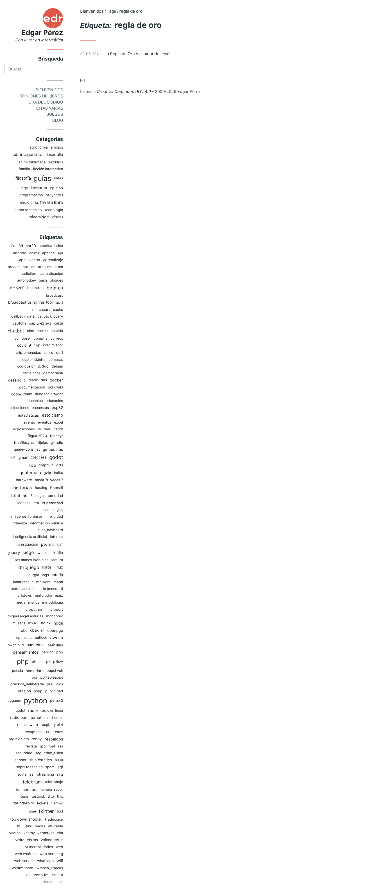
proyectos (54, 195)
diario (33, 380)
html (15, 495)
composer (22, 338)
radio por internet (25, 717)
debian (57, 366)
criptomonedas (28, 352)
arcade (14, 266)
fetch (58, 429)
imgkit (57, 510)
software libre (49, 202)
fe (39, 429)
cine (30, 331)
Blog (57, 120)
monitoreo (54, 616)
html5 (28, 495)
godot (56, 457)
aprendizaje (53, 260)
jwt (39, 553)
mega (20, 602)
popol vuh (55, 670)
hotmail (56, 487)
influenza (19, 523)
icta (36, 503)
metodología (52, 602)
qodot (20, 710)
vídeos (57, 217)
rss (60, 746)
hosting (41, 487)
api (60, 253)
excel (58, 422)
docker (56, 380)
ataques (45, 267)
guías (42, 178)
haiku (58, 473)
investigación (27, 544)
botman (55, 288)
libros (47, 567)
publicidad (54, 691)
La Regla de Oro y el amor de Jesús (137, 53)
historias (22, 487)
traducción (54, 819)
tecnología (54, 210)
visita (19, 840)
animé (34, 253)
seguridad (24, 753)
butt (59, 302)
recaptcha (33, 732)
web (59, 847)
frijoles (42, 442)
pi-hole (37, 661)
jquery (14, 552)
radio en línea (52, 710)
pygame (14, 700)
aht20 (31, 246)
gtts (59, 465)
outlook (41, 637)
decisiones (31, 373)
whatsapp (45, 861)
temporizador (51, 789)
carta (58, 323)
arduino (29, 267)
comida (57, 331)
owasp (56, 637)
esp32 (57, 407)
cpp (37, 345)
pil (48, 661)
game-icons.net (27, 449)
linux (59, 567)
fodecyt (56, 436)
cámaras (56, 359)
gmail (23, 457)
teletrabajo (54, 782)
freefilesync (24, 442)
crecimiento (53, 345)
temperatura (26, 789)
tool (60, 811)
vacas (40, 826)
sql (60, 766)
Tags (111, 11)
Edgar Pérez (42, 32)
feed (47, 429)
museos (18, 623)
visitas (32, 840)
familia (24, 169)
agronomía (38, 147)
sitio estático (40, 760)
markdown (23, 595)
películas (55, 645)
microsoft (54, 609)
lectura (57, 560)
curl (59, 352)
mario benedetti (49, 589)
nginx (46, 623)
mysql (33, 623)
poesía (17, 670)
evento (29, 422)
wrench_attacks (49, 868)
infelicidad (54, 516)
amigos (57, 147)
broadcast (54, 295)
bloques (56, 280)
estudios (56, 162)
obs (24, 630)
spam (49, 767)
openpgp (55, 630)
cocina (42, 331)
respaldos (54, 739)
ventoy (29, 833)
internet (56, 537)
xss (28, 875)
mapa (58, 582)
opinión (56, 188)
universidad (38, 216)
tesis (25, 796)
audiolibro (29, 273)
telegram (32, 782)
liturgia (33, 575)
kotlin (58, 552)
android (19, 253)
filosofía (23, 178)
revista (31, 746)
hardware (24, 480)
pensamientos (26, 652)
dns (44, 380)
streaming (45, 774)
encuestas (40, 408)
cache (58, 309)
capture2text (40, 323)
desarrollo (54, 154)
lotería (57, 575)
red (47, 731)
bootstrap (35, 288)
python (35, 700)
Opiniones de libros (41, 96)
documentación (32, 387)
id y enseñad (52, 503)
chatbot (16, 331)
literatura (39, 187)
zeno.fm (41, 875)
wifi (60, 860)
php (23, 662)
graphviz (45, 465)
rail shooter (53, 718)
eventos (44, 422)
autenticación (51, 273)
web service (24, 861)
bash (43, 280)
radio (33, 710)
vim (60, 833)
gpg (32, 465)
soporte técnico (28, 210)
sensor (20, 760)
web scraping (51, 853)
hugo (39, 496)
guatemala (30, 472)
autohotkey (26, 280)
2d (13, 245)
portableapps (51, 677)
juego (23, 188)
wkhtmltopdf (23, 868)
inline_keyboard (50, 530)
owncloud (16, 645)
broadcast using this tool (30, 302)
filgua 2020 (37, 436)
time (32, 811)
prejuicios (55, 684)
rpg (43, 746)
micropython (32, 609)
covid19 (24, 345)
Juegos (55, 114)
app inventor (29, 260)
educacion (34, 401)
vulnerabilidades (39, 847)
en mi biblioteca (32, 162)
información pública (46, 523)
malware (43, 582)
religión (25, 202)
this (60, 796)
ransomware (27, 724)
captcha (19, 323)
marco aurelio (22, 589)
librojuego (28, 567)
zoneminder (53, 882)
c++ (32, 309)
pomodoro (35, 670)
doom (16, 394)
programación (31, 195)
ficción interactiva (48, 169)
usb (17, 826)
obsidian (37, 630)
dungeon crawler (49, 394)
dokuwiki (55, 387)
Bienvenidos (49, 90)
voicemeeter (52, 840)
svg (60, 774)
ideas (58, 178)
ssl (31, 774)
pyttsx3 (56, 700)
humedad (55, 495)
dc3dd (43, 366)
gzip (47, 473)
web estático (25, 854)
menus (33, 602)
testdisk (38, 796)
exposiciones (24, 429)
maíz (59, 595)
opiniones (24, 637)
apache (48, 253)
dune (28, 394)
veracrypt (46, 833)
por (34, 677)
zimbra (57, 875)
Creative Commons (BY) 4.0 (124, 91)
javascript (52, 544)
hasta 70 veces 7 (49, 480)
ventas (14, 833)
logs (45, 575)
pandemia (36, 645)
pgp (59, 652)
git (13, 457)
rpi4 (51, 746)
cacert (44, 309)
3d (20, 246)
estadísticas (28, 415)
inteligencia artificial (30, 537)
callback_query (50, 316)
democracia (53, 373)
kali (47, 553)
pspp (38, 691)
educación (54, 401)
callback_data (23, 316)
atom (58, 267)
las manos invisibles (31, 560)
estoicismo (52, 415)
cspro (48, 352)
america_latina (51, 246)
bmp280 (17, 288)
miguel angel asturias (25, 616)
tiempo (57, 803)
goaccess (38, 457)
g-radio (57, 442)
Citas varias (49, 108)
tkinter (46, 811)
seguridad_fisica (49, 753)
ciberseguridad (28, 154)
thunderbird (24, 803)
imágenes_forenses (26, 516)
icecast (23, 503)
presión (24, 691)
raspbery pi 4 (52, 724)
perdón (47, 652)
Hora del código (44, 102)
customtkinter (34, 359)
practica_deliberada (27, 684)
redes (58, 732)
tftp (51, 796)
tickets (42, 803)
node (58, 623)
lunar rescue (23, 582)
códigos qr (26, 366)
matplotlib (43, 595)
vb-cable (55, 826)
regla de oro (19, 739)
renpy (37, 739)
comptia (40, 338)
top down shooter (26, 819)
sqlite (22, 774)
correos (56, 338)
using (27, 826)
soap (59, 760)
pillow (58, 661)
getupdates (53, 449)
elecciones (20, 408)
